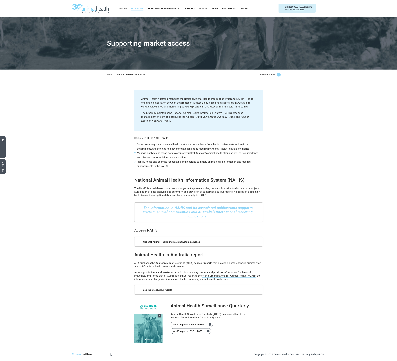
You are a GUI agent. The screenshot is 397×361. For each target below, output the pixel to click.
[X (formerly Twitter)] (3, 139)
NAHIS (143, 188)
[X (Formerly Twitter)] (279, 75)
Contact (245, 8)
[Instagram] (106, 354)
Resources (229, 8)
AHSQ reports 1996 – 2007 (188, 331)
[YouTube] (3, 145)
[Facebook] (3, 149)
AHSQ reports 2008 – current (189, 324)
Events (203, 8)
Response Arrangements (163, 8)
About (123, 8)
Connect (77, 354)
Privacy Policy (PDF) (313, 354)
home (109, 74)
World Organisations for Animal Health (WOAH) (229, 275)
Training (188, 8)
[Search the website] (323, 8)
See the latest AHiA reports (157, 289)
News (215, 8)
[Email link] (288, 75)
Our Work (137, 8)
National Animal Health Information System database (171, 241)
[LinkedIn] (3, 155)
